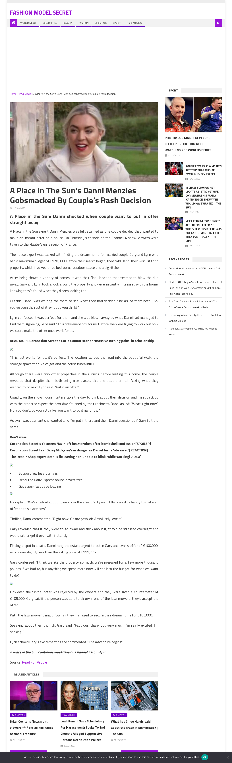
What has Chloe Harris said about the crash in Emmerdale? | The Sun (134, 727)
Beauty (67, 23)
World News (28, 23)
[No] (227, 757)
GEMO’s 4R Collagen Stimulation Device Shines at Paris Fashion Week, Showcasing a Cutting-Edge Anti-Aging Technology (195, 287)
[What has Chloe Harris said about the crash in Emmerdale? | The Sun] (134, 695)
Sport (117, 23)
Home (13, 94)
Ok (204, 757)
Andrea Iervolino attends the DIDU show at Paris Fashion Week (195, 271)
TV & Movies (134, 23)
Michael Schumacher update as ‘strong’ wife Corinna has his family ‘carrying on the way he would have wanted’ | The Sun (203, 197)
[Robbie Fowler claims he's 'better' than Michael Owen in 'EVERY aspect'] (174, 168)
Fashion (84, 23)
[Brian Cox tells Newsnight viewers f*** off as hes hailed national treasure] (33, 695)
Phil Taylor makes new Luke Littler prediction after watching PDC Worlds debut (188, 144)
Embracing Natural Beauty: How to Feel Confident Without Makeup (195, 318)
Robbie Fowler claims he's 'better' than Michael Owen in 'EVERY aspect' (203, 170)
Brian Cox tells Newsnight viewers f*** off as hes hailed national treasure (31, 727)
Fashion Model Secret (41, 12)
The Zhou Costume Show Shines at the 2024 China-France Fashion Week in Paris (193, 304)
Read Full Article (34, 662)
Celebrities (50, 23)
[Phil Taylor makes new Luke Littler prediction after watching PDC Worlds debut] (193, 114)
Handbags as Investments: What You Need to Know (193, 331)
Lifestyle (101, 23)
